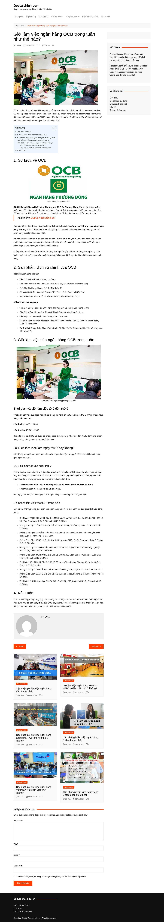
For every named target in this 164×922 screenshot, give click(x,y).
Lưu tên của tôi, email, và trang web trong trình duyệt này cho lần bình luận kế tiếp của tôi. (51, 877)
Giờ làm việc (49, 46)
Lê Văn (18, 46)
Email (16, 855)
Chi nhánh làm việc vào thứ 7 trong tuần (37, 148)
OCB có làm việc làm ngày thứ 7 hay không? (37, 143)
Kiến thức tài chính (90, 17)
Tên (16, 844)
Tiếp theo (94, 646)
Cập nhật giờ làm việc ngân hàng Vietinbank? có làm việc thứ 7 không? (33, 790)
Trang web (18, 866)
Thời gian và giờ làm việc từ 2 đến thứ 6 (34, 140)
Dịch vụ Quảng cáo (118, 110)
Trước (21, 646)
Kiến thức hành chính (23, 912)
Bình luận (18, 820)
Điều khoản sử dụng (118, 101)
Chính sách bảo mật (118, 104)
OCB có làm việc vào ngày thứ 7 (34, 145)
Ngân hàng (31, 17)
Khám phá (105, 17)
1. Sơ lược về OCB (23, 132)
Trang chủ (19, 17)
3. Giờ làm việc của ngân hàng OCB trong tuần (36, 137)
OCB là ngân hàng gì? (42, 217)
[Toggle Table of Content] (52, 128)
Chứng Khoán (57, 17)
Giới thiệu (114, 98)
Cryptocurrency (72, 17)
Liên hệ (113, 107)
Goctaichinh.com (26, 6)
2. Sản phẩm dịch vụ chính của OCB (32, 134)
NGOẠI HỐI (44, 17)
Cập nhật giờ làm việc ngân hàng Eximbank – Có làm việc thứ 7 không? (33, 738)
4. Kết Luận (21, 150)
